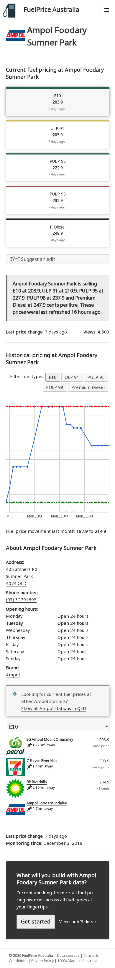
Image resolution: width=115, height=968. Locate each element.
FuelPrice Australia (51, 9)
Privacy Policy (42, 960)
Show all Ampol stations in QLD (53, 708)
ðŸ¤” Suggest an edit (32, 259)
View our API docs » (77, 921)
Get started (35, 921)
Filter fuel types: (27, 376)
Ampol (13, 675)
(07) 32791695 (21, 599)
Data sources (68, 955)
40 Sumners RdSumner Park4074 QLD (21, 576)
